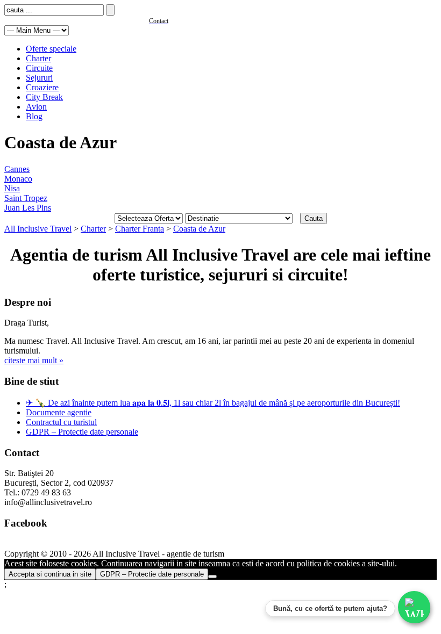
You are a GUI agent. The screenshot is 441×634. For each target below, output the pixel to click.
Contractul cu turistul (61, 422)
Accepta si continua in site (50, 574)
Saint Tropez (25, 198)
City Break (44, 97)
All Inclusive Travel (38, 228)
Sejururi (39, 77)
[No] (212, 576)
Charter (38, 58)
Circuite (39, 68)
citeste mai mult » (33, 360)
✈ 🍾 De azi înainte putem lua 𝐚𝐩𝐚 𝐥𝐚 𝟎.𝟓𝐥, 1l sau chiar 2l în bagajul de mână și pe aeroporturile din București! (213, 402)
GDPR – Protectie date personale (82, 431)
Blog (34, 116)
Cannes (17, 169)
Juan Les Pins (27, 207)
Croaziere (42, 87)
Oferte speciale (51, 48)
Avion (36, 106)
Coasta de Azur (199, 228)
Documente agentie (58, 412)
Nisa (12, 188)
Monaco (18, 178)
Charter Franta (139, 228)
